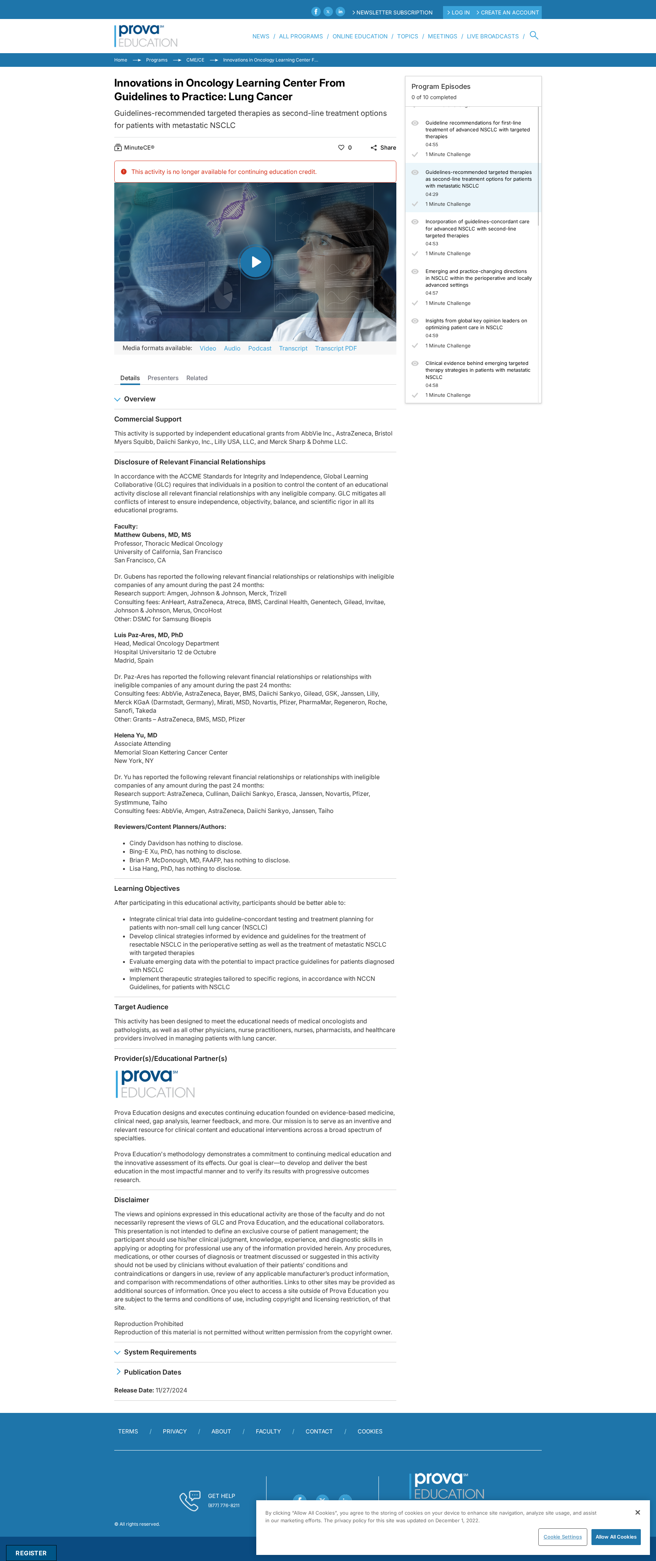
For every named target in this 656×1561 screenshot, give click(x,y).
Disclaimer (131, 1200)
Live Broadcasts (493, 36)
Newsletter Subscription (394, 12)
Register (31, 1553)
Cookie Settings (563, 1537)
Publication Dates (152, 1372)
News (261, 36)
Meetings (442, 36)
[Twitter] (328, 11)
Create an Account (510, 12)
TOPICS (407, 36)
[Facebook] (316, 11)
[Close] (637, 1512)
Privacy (175, 1431)
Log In (461, 12)
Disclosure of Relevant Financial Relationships (190, 462)
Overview (140, 399)
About (221, 1431)
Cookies (370, 1431)
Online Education (360, 36)
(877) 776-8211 (224, 1505)
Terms (128, 1431)
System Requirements (160, 1352)
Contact (319, 1431)
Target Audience (141, 1007)
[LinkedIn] (340, 11)
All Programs (301, 36)
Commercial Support (147, 419)
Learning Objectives (147, 888)
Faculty (268, 1431)
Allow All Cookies (616, 1537)
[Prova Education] (146, 36)
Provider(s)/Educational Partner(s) (170, 1058)
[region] (453, 1527)
